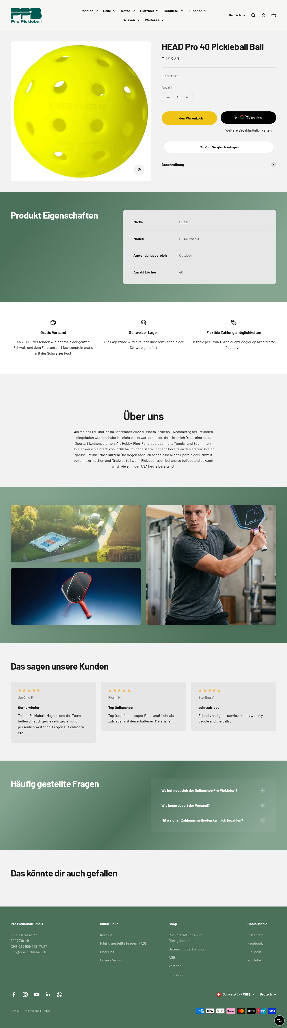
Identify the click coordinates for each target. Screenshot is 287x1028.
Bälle (107, 11)
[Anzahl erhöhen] (186, 97)
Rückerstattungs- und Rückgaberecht (186, 938)
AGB (172, 957)
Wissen (129, 20)
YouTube (254, 960)
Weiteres (152, 20)
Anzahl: (167, 87)
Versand (175, 966)
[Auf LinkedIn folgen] (48, 994)
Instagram (255, 935)
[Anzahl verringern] (168, 97)
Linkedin (254, 952)
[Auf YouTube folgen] (37, 994)
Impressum (177, 974)
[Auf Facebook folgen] (14, 994)
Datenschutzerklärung (186, 949)
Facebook (255, 943)
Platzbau (147, 11)
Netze (125, 11)
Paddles (86, 11)
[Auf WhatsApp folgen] (60, 994)
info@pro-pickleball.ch (28, 952)
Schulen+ (171, 11)
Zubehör (195, 11)
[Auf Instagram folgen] (25, 994)
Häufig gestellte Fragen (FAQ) (123, 943)
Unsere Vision (111, 960)
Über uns (107, 952)
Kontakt (106, 935)
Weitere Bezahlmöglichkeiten (248, 130)
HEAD (183, 222)
